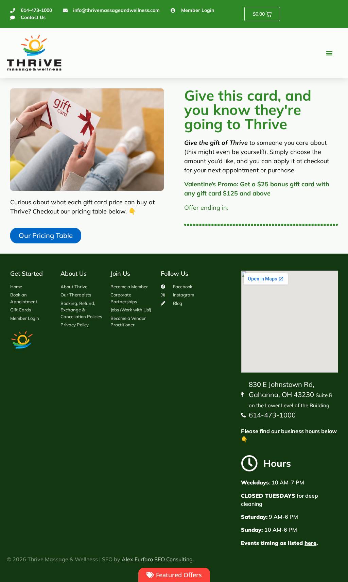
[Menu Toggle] (329, 53)
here (310, 543)
